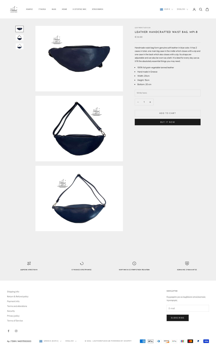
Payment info (13, 301)
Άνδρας (29, 9)
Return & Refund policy (17, 296)
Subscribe (177, 318)
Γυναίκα (42, 9)
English (181, 9)
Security (11, 311)
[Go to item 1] (19, 29)
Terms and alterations (17, 306)
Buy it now (167, 122)
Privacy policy (13, 316)
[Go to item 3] (19, 46)
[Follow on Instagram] (16, 330)
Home (64, 9)
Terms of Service (15, 320)
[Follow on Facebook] (8, 330)
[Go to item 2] (19, 37)
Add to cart (167, 113)
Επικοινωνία (97, 9)
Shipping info (13, 291)
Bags (54, 9)
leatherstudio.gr (142, 27)
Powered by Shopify (121, 341)
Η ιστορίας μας (79, 9)
